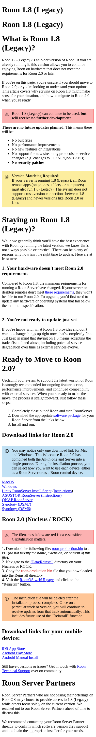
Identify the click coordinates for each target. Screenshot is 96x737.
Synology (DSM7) (16, 504)
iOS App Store (13, 648)
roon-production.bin (67, 548)
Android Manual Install (20, 657)
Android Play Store (17, 653)
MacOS (8, 482)
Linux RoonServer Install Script (26, 491)
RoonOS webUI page (37, 580)
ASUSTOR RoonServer (21, 495)
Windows (9, 486)
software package (66, 415)
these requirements (59, 292)
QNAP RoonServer (17, 500)
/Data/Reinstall (42, 562)
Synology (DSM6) (16, 509)
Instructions (63, 491)
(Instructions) (51, 495)
